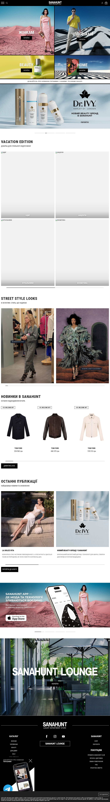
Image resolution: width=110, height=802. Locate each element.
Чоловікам (14, 744)
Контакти (96, 744)
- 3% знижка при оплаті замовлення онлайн (55, 81)
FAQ (96, 764)
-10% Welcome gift (8, 407)
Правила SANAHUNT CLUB (96, 755)
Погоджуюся (104, 794)
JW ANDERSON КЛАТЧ (18, 341)
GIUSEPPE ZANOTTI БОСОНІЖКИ (91, 368)
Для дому (13, 750)
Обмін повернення (96, 761)
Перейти (55, 684)
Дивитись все (9, 466)
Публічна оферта (96, 768)
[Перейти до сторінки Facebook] (46, 736)
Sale (13, 754)
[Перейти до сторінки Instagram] (55, 736)
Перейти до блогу (9, 569)
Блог (96, 741)
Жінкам (14, 741)
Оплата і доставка (96, 758)
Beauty (13, 747)
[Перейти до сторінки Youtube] (63, 736)
